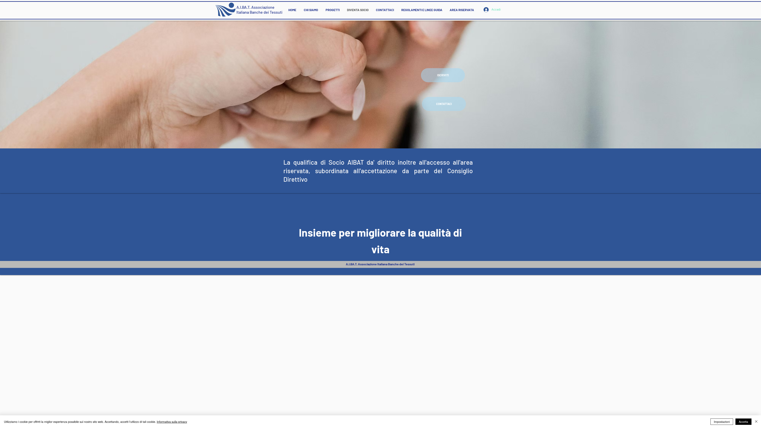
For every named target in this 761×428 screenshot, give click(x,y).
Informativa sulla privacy (172, 422)
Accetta (743, 422)
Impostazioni (722, 422)
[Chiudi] (756, 421)
